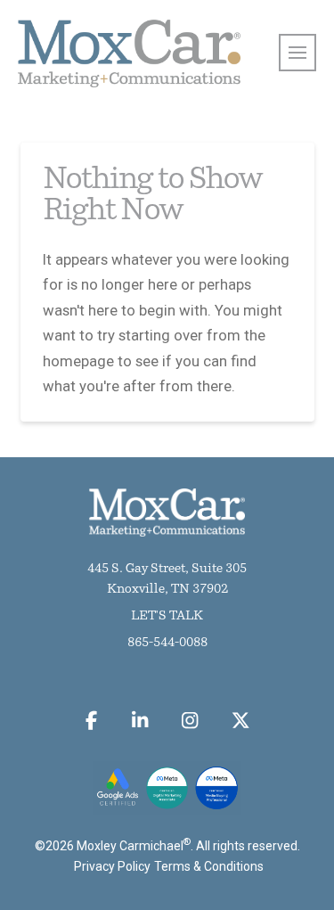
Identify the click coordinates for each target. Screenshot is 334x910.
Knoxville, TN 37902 (167, 589)
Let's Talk (167, 616)
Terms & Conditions (209, 866)
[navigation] (297, 52)
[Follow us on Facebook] (92, 721)
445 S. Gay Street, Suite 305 (167, 569)
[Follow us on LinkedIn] (139, 721)
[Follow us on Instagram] (190, 721)
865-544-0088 (167, 643)
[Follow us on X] (241, 721)
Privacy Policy (112, 866)
